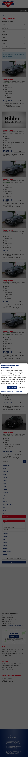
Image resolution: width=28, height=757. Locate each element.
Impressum (19, 391)
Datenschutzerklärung (7, 391)
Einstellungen (22, 387)
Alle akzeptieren (12, 387)
